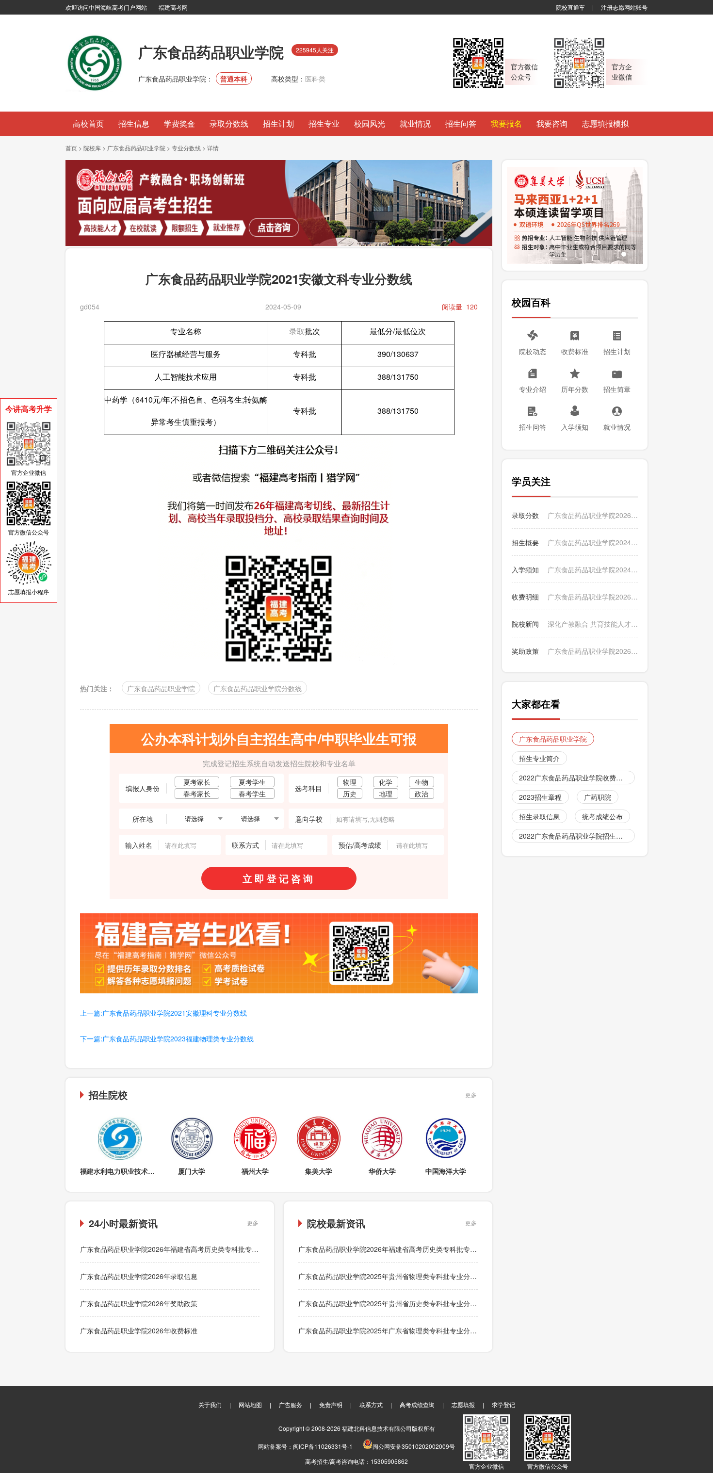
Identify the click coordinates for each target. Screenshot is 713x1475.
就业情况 (415, 123)
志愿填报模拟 (605, 123)
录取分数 (525, 515)
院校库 (92, 148)
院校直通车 (570, 7)
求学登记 (503, 1404)
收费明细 (525, 596)
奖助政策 (525, 651)
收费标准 (574, 351)
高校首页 (88, 123)
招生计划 (278, 123)
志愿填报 (463, 1404)
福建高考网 (173, 7)
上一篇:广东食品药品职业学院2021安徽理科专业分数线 (163, 1013)
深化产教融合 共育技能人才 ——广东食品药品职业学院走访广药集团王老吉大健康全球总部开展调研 (593, 624)
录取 (297, 331)
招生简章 (617, 389)
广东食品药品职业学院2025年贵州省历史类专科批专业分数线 (391, 1303)
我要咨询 (551, 123)
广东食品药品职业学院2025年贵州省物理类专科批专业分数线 (391, 1276)
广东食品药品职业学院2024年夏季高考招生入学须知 (593, 569)
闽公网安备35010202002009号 (414, 1446)
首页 (71, 148)
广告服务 (290, 1404)
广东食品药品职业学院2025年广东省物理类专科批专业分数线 (391, 1330)
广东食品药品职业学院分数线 (257, 688)
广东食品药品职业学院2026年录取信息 (138, 1276)
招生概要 (525, 542)
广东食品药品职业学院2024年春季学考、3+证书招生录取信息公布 (593, 542)
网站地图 (250, 1404)
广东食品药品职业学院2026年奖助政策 (138, 1303)
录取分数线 (229, 123)
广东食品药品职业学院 (136, 148)
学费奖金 (179, 123)
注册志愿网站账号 (624, 7)
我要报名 (506, 123)
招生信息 (133, 123)
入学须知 (574, 427)
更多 (471, 1094)
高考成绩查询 (417, 1404)
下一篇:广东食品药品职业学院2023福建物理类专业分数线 (167, 1038)
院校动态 (532, 351)
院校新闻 (525, 624)
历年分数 (574, 389)
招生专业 (324, 123)
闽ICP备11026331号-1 (323, 1446)
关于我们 (210, 1404)
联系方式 (371, 1404)
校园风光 (369, 123)
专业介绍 (532, 389)
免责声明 (330, 1404)
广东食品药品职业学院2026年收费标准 (138, 1330)
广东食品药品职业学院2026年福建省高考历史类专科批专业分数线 (179, 1249)
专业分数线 (186, 148)
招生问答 (460, 123)
